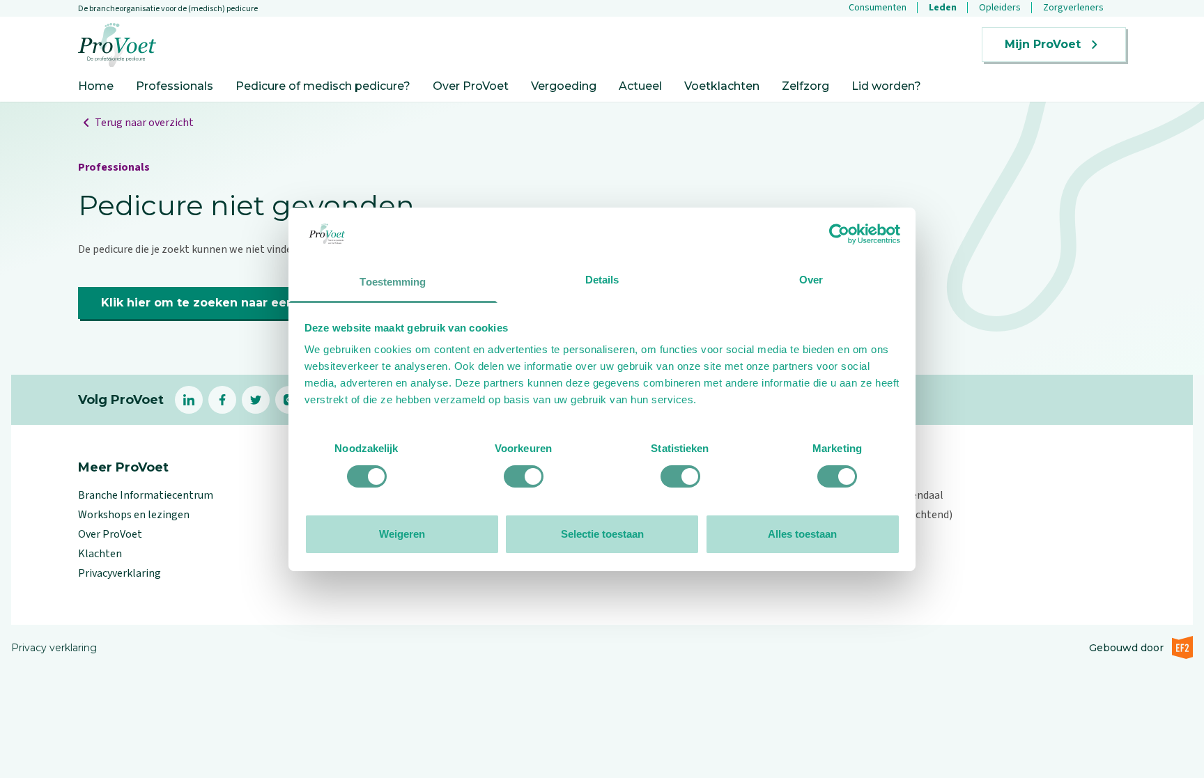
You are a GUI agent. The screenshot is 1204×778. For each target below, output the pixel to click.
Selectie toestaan (602, 534)
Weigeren (402, 534)
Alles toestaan (802, 534)
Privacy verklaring (54, 647)
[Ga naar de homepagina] (117, 45)
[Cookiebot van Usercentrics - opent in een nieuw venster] (839, 234)
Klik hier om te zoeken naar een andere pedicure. (251, 302)
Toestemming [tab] (393, 282)
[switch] (523, 476)
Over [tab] (811, 280)
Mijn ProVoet (1043, 44)
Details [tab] (602, 280)
